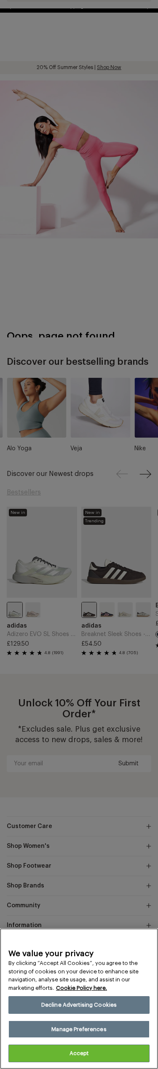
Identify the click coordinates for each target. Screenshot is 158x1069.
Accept (79, 1053)
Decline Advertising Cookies (79, 1005)
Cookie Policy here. (81, 988)
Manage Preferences (78, 1029)
